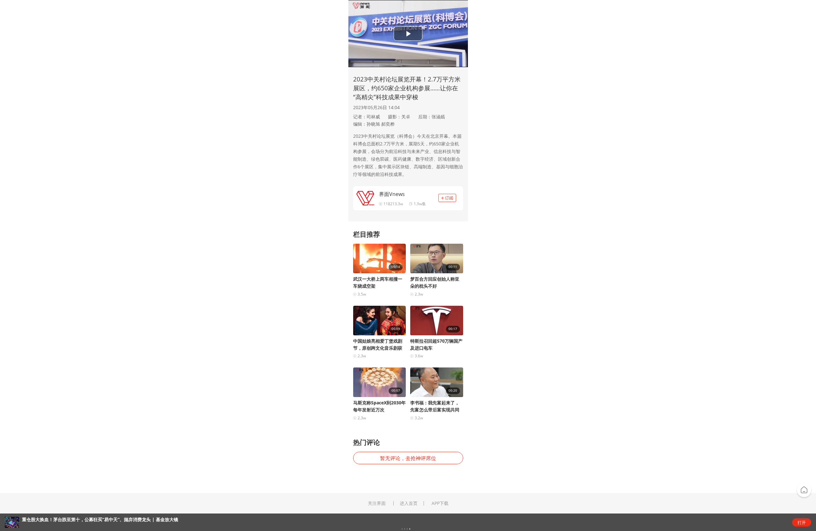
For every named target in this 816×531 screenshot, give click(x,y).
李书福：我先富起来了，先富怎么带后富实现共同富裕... (434, 406)
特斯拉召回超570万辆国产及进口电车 (436, 344)
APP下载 (440, 503)
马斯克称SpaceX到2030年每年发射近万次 (379, 406)
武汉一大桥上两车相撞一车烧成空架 (377, 282)
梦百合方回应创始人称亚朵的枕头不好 (434, 282)
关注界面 (377, 503)
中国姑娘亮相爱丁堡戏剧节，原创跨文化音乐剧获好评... (377, 345)
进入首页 (409, 503)
